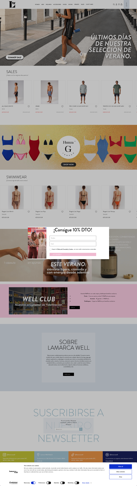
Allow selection (120, 471)
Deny (120, 477)
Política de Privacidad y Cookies (65, 249)
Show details (85, 483)
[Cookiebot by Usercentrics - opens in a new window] (13, 483)
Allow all (120, 466)
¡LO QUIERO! (57, 254)
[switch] (48, 483)
